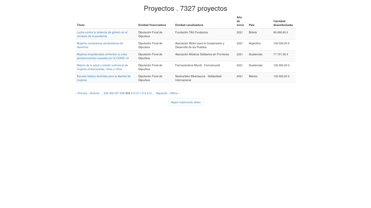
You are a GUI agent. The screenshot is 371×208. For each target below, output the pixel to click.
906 (111, 93)
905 (106, 93)
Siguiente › (162, 93)
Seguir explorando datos (186, 102)
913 (149, 93)
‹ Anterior (94, 93)
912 (144, 93)
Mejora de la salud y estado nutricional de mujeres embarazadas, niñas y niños (102, 67)
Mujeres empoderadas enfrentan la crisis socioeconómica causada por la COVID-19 (103, 56)
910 (133, 93)
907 (117, 93)
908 (122, 93)
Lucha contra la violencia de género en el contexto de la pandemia (102, 34)
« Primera (81, 93)
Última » (175, 93)
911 (138, 93)
